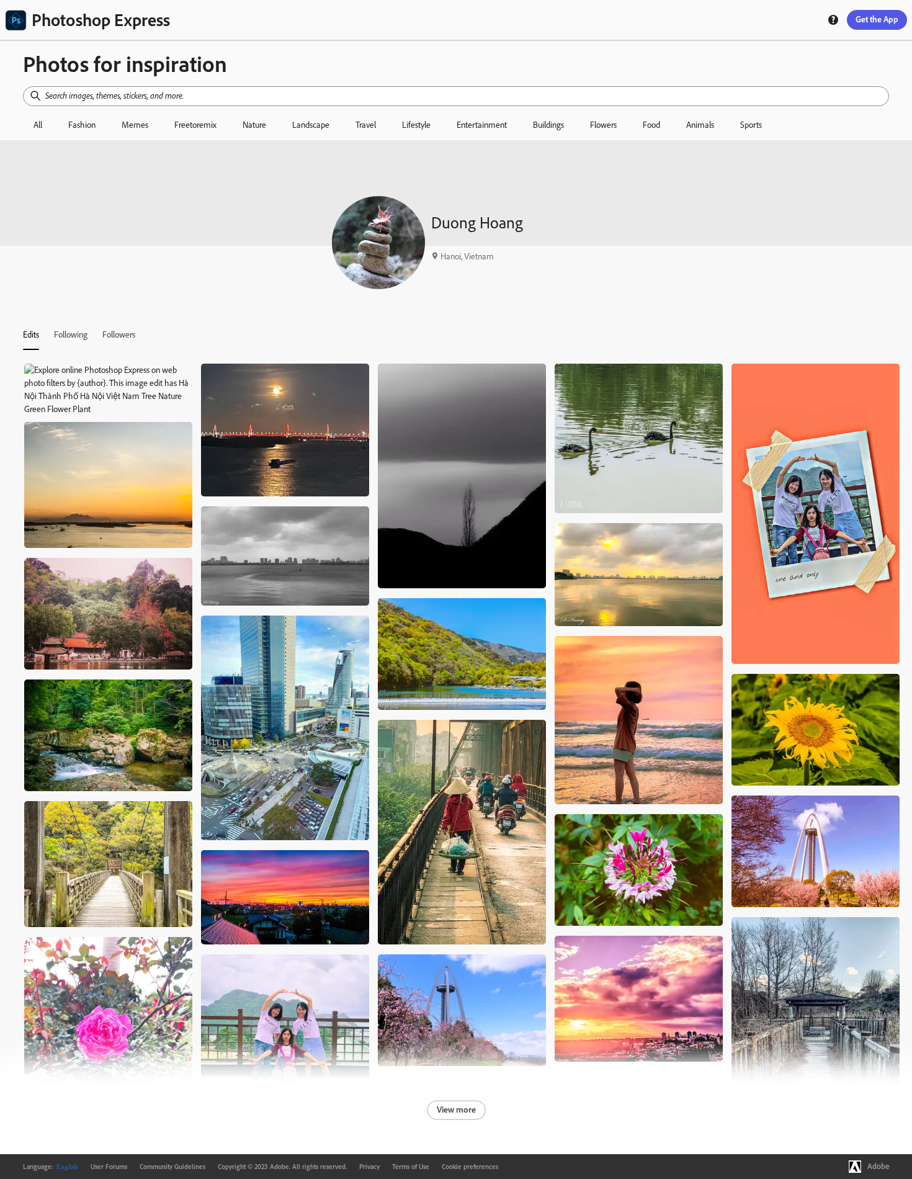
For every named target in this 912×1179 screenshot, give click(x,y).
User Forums (109, 1166)
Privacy (369, 1166)
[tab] (31, 334)
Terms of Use (410, 1166)
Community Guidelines (172, 1166)
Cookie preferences (470, 1166)
